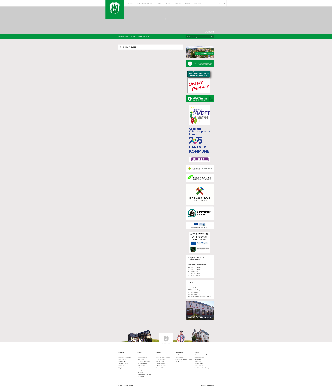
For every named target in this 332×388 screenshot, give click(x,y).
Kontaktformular (199, 357)
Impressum (198, 359)
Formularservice (122, 361)
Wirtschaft (177, 3)
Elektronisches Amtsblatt (145, 3)
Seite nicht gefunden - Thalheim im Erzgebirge (114, 9)
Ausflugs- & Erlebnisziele (163, 357)
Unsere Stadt (140, 359)
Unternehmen (179, 357)
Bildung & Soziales (142, 370)
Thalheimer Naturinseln (143, 361)
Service (187, 3)
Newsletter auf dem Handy (202, 368)
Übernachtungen (161, 366)
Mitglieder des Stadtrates (125, 368)
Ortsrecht (121, 366)
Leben (159, 3)
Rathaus (130, 3)
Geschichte (140, 372)
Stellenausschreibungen (124, 357)
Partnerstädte (141, 366)
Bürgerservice (122, 359)
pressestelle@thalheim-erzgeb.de (201, 296)
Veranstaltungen (160, 363)
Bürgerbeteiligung (142, 363)
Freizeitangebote (160, 359)
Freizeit (168, 3)
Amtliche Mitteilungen (124, 355)
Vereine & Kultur (161, 368)
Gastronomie (160, 361)
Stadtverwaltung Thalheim (166, 340)
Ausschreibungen (123, 363)
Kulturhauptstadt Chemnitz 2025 (165, 355)
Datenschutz (198, 361)
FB (220, 3)
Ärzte (138, 368)
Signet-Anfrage (199, 366)
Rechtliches (197, 3)
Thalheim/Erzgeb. (123, 37)
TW (224, 3)
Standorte (178, 355)
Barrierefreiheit (199, 363)
